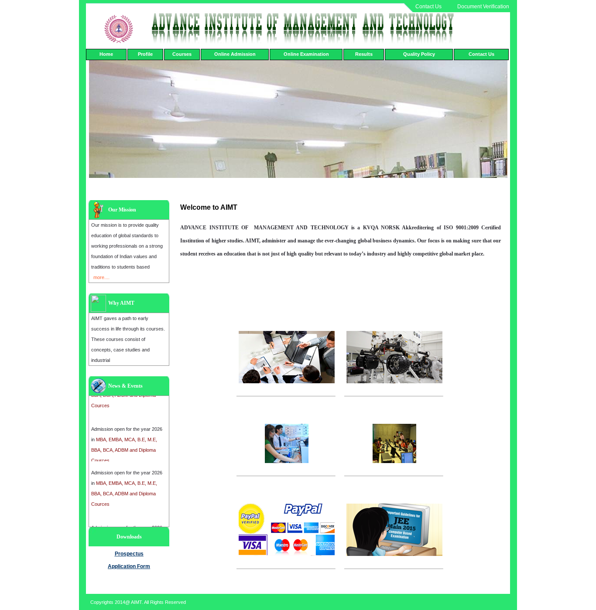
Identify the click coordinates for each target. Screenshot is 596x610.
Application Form (129, 566)
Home (106, 54)
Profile (145, 54)
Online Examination (306, 54)
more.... (101, 277)
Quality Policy (419, 54)
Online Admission (235, 54)
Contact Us (428, 6)
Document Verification (483, 6)
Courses (182, 54)
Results (364, 54)
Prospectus (129, 554)
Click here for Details (268, 404)
